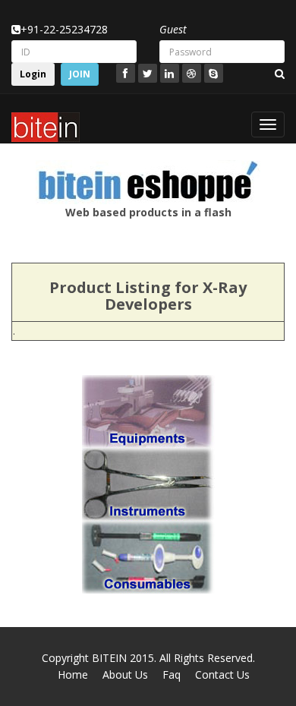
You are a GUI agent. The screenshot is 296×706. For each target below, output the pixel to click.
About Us (125, 674)
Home (73, 674)
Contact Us (222, 674)
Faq (171, 674)
